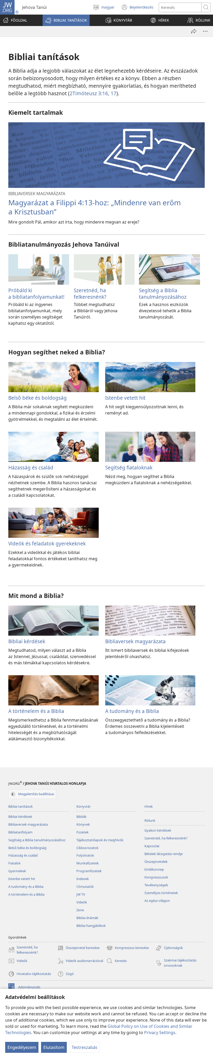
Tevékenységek (156, 885)
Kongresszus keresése (127, 948)
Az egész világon (157, 900)
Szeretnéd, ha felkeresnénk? (90, 293)
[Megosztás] (193, 31)
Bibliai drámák (87, 917)
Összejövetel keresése (78, 948)
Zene (80, 910)
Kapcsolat (151, 846)
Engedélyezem (22, 1047)
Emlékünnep (154, 869)
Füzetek (82, 832)
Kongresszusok (156, 877)
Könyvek (83, 824)
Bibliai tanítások (20, 806)
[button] (66, 20)
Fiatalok (14, 863)
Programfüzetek (89, 871)
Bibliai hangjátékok (91, 925)
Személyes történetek (161, 892)
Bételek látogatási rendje (163, 853)
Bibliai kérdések (26, 641)
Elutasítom (53, 1047)
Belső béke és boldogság (37, 397)
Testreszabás (84, 1047)
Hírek (148, 806)
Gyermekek (17, 871)
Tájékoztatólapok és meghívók (99, 840)
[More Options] (205, 31)
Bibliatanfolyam (20, 832)
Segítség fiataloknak (128, 467)
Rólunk (149, 820)
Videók (81, 902)
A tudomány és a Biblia (132, 711)
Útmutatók (85, 886)
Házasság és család (30, 467)
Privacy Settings (159, 1032)
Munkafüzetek (87, 863)
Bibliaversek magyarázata (135, 641)
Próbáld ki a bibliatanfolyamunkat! (36, 293)
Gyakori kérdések (157, 830)
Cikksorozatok (87, 847)
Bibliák (81, 816)
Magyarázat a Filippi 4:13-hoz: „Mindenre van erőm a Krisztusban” (94, 206)
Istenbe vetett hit (125, 397)
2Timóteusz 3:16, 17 (93, 93)
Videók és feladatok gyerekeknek (47, 543)
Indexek (82, 878)
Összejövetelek (156, 861)
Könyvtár (83, 806)
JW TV (80, 894)
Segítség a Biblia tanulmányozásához (163, 293)
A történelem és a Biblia (36, 711)
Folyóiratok (85, 855)
